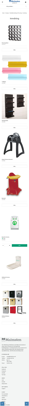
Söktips (3, 397)
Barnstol (4, 198)
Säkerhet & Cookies (6, 404)
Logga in (3, 388)
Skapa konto (4, 383)
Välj (14, 49)
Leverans (3, 401)
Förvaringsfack (5, 42)
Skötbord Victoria (6, 277)
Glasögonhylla (5, 120)
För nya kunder (5, 393)
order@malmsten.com (11, 356)
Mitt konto (4, 399)
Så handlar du (4, 395)
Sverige (7, 12)
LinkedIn (3, 372)
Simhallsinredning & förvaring (16, 12)
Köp (19, 245)
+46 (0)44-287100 (10, 358)
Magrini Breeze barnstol (7, 159)
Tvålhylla (4, 81)
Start (3, 12)
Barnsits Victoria (5, 237)
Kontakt (3, 381)
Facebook (4, 369)
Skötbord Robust (5, 316)
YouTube (3, 374)
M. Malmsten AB (5, 354)
